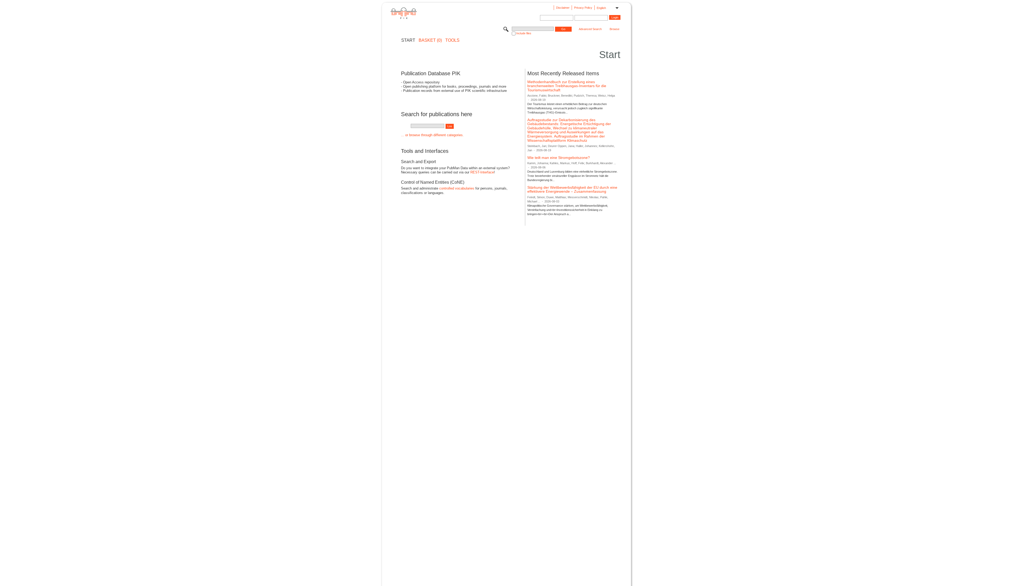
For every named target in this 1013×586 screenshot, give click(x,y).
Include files (523, 33)
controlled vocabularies (456, 188)
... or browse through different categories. (432, 135)
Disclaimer (563, 7)
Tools (452, 40)
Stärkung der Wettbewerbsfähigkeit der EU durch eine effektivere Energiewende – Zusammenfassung (572, 189)
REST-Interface (482, 172)
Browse (614, 29)
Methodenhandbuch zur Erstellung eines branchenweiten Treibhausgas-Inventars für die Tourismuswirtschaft (566, 86)
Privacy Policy (583, 7)
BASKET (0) (430, 40)
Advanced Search (590, 29)
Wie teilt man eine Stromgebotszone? (558, 157)
